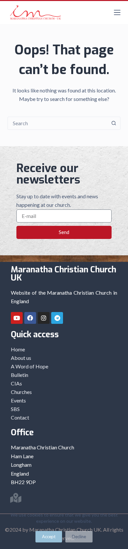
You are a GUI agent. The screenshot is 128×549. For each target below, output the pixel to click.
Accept (48, 536)
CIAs (16, 383)
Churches (21, 392)
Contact (20, 417)
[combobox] (57, 123)
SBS (15, 409)
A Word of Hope (29, 366)
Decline (79, 536)
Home (18, 349)
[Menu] (117, 12)
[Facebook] (30, 318)
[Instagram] (44, 318)
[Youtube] (17, 318)
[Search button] (114, 123)
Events (18, 400)
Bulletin (19, 375)
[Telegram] (57, 318)
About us (21, 358)
